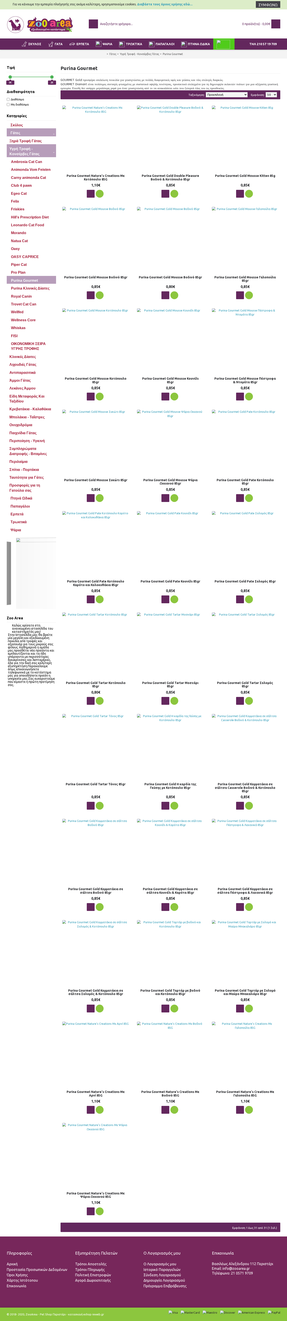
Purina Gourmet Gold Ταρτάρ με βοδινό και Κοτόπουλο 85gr (170, 992)
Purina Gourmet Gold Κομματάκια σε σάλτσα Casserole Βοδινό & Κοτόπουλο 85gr (245, 787)
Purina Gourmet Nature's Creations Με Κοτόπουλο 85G (96, 177)
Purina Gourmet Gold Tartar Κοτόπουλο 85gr (96, 684)
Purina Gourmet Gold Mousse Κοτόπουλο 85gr (95, 380)
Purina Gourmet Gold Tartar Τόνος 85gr (96, 784)
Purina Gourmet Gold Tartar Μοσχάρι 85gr (170, 684)
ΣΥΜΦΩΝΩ (268, 5)
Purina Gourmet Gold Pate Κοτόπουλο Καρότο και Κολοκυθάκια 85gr (95, 583)
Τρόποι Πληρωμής (90, 1270)
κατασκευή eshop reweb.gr (86, 1314)
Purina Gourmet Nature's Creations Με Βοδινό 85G (170, 1093)
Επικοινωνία (16, 1286)
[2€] (52, 77)
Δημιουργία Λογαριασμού (164, 1280)
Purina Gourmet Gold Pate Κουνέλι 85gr (170, 581)
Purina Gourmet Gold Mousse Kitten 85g (245, 176)
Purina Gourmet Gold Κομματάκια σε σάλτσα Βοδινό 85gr (95, 890)
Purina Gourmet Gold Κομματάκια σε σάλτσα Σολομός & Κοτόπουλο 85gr (95, 992)
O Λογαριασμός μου (160, 1264)
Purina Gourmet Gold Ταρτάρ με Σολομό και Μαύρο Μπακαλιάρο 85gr (245, 992)
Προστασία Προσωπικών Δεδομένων (37, 1270)
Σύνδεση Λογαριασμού (162, 1275)
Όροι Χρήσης (17, 1275)
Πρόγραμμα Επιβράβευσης (165, 1286)
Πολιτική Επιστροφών (93, 1275)
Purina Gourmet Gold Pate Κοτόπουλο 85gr (245, 481)
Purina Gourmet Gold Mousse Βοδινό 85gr (95, 277)
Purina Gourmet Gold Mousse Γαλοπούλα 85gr (245, 278)
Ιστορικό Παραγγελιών (162, 1270)
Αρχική (12, 1264)
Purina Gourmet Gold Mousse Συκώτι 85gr (95, 480)
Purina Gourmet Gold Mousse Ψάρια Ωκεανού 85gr (170, 481)
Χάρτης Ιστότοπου (22, 1280)
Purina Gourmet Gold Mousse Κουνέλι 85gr (170, 380)
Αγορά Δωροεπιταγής (93, 1280)
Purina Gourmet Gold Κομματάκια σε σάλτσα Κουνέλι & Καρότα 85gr (170, 890)
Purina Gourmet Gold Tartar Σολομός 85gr (245, 684)
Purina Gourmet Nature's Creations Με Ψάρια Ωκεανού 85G (96, 1195)
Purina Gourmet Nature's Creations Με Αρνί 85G (96, 1093)
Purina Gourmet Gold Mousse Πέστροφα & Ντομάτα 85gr (245, 380)
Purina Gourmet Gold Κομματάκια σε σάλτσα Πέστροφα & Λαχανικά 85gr (245, 890)
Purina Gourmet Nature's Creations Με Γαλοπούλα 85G (245, 1093)
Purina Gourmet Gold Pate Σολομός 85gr (245, 581)
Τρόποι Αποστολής (91, 1264)
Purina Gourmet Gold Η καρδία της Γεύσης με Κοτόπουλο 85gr (170, 785)
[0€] (10, 77)
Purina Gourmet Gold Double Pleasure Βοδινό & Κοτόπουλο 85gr (170, 177)
